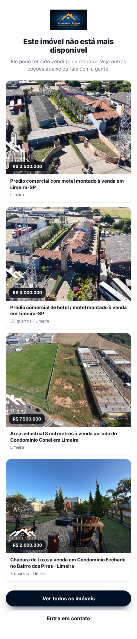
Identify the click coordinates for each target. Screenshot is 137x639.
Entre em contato (68, 618)
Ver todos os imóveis (68, 598)
